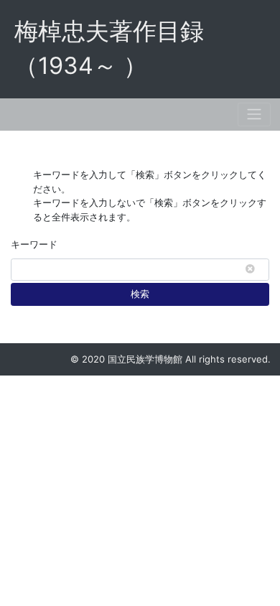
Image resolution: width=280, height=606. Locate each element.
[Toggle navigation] (254, 114)
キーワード (34, 244)
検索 (140, 293)
